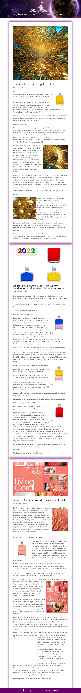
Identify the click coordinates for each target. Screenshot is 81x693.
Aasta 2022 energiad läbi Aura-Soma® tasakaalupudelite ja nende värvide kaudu (38, 287)
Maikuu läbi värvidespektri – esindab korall (39, 500)
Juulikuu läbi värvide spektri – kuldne (36, 84)
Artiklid (24, 87)
